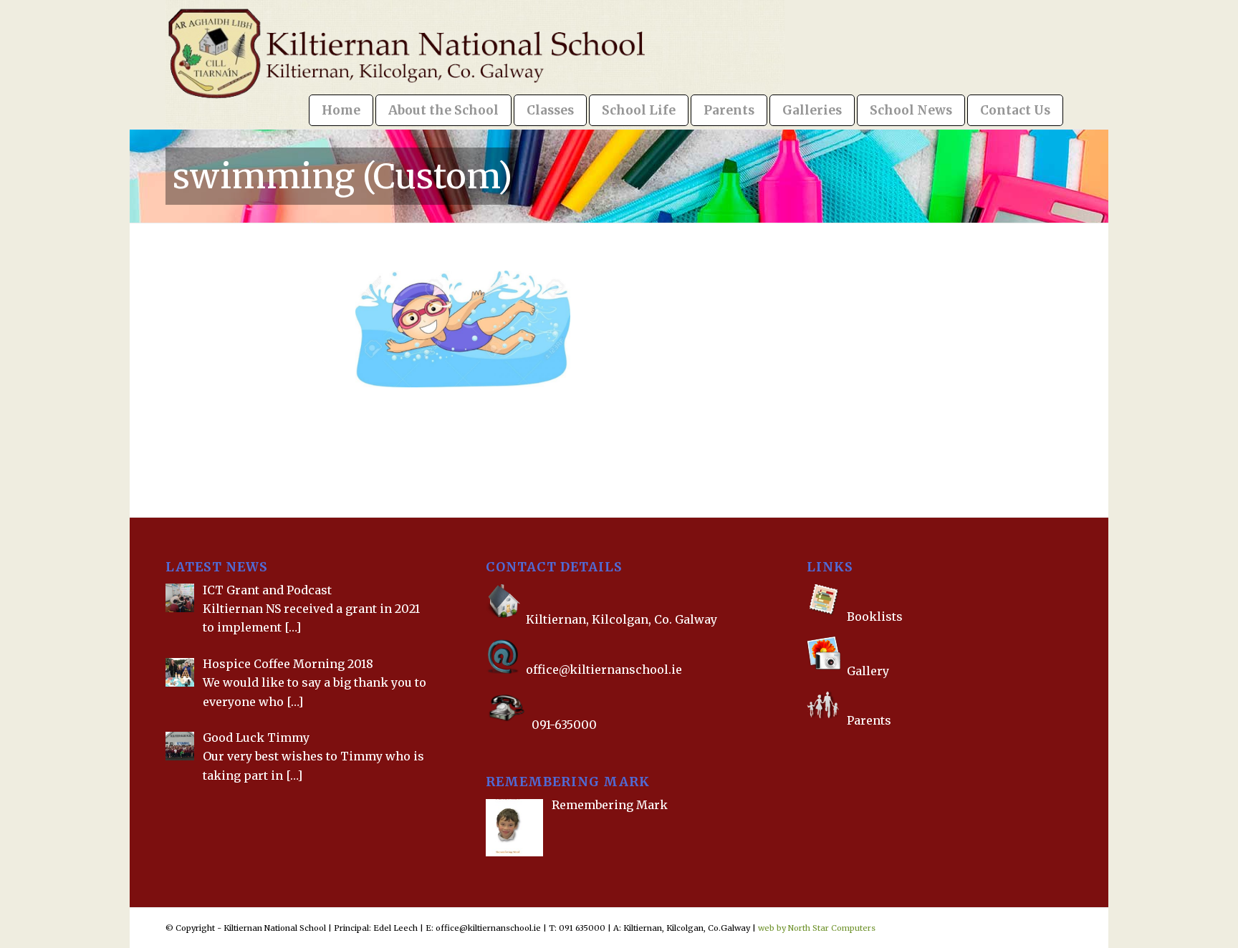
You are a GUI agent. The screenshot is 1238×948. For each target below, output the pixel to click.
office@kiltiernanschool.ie (604, 669)
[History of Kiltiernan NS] (808, 748)
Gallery (866, 671)
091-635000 (564, 724)
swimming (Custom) (342, 176)
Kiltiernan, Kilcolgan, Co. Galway (621, 620)
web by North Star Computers (816, 928)
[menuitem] (341, 110)
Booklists (875, 616)
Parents (869, 719)
